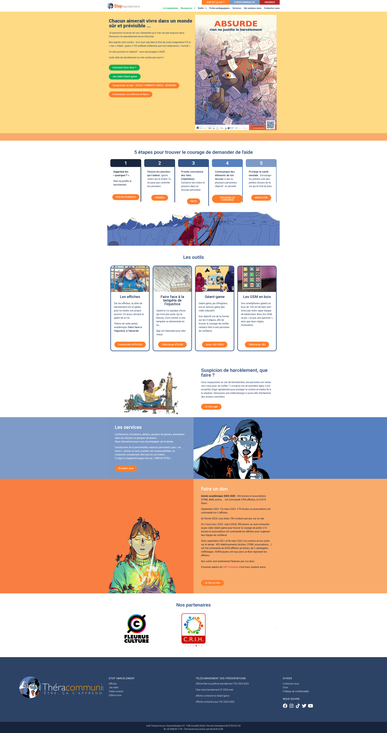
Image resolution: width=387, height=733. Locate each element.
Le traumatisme (170, 8)
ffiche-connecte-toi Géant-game (213, 695)
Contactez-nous (272, 8)
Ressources (186, 8)
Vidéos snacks (116, 691)
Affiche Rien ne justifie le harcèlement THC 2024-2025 (222, 683)
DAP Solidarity (230, 567)
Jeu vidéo (114, 687)
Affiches (113, 683)
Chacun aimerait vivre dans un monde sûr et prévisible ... (150, 23)
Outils (201, 8)
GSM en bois (115, 695)
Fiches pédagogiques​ (219, 8)
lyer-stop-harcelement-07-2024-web (215, 689)
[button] (111, 628)
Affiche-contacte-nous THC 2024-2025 (215, 701)
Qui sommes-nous (252, 8)
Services (237, 8)
